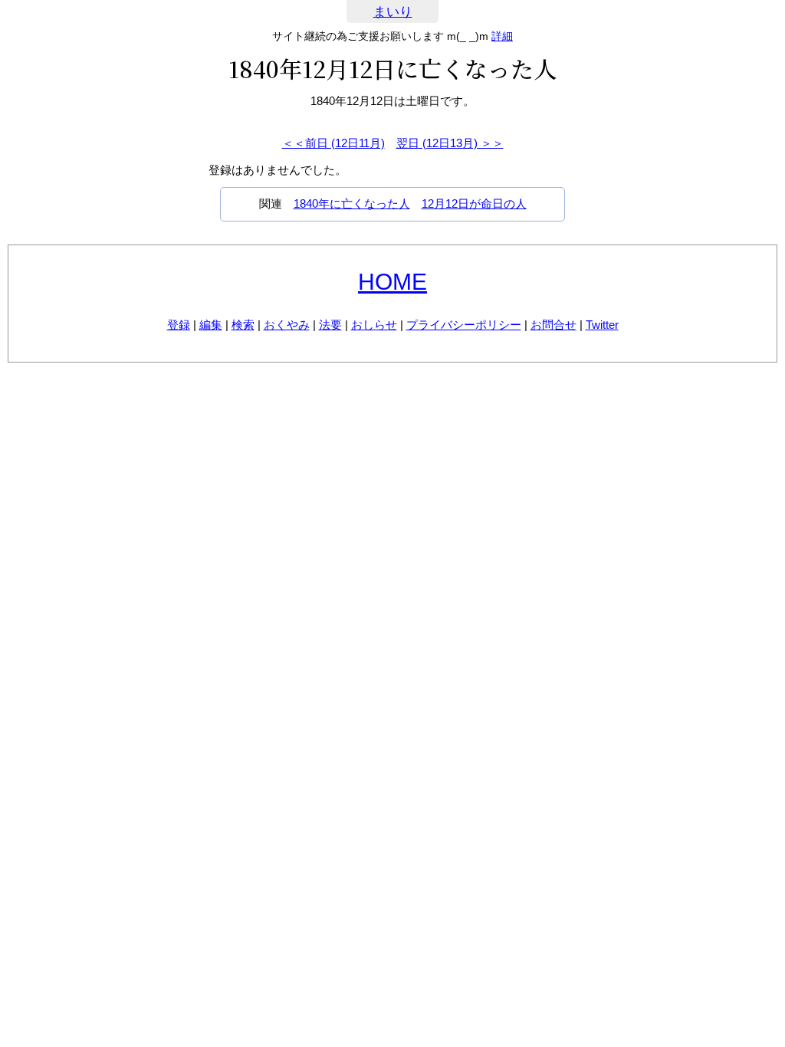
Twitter (602, 324)
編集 (210, 324)
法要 (330, 324)
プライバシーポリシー (463, 324)
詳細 (502, 36)
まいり (392, 12)
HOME (392, 281)
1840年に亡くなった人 (352, 203)
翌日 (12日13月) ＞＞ (450, 142)
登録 (178, 324)
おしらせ (374, 324)
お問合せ (553, 324)
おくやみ (287, 324)
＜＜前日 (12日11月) (333, 142)
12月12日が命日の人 (474, 203)
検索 (243, 324)
